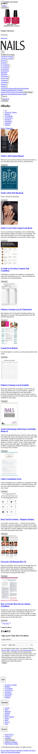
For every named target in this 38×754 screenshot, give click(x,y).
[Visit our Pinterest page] (5, 4)
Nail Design (4, 76)
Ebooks (23, 88)
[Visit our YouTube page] (4, 4)
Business (3, 60)
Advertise (20, 92)
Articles (15, 2)
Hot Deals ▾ (5, 7)
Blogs (12, 90)
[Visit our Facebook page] (1, 4)
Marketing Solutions (7, 94)
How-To (16, 90)
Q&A (21, 90)
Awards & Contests (7, 56)
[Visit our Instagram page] (7, 4)
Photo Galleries (9, 717)
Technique (4, 80)
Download (4, 165)
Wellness (3, 84)
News (7, 88)
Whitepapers (9, 128)
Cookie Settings (27, 92)
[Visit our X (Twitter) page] (3, 4)
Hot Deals (5, 101)
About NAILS (5, 92)
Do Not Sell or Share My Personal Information (18, 751)
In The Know (5, 69)
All (6, 110)
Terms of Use (14, 750)
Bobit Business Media (20, 94)
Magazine (12, 88)
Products (18, 88)
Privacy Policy (5, 750)
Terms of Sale (22, 750)
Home (3, 128)
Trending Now (8, 2)
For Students (5, 65)
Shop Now (4, 38)
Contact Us (13, 92)
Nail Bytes (4, 72)
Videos (8, 90)
